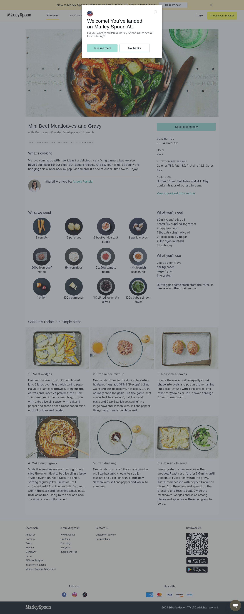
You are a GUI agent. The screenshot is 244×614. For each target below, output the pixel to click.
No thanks (134, 48)
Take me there (102, 48)
